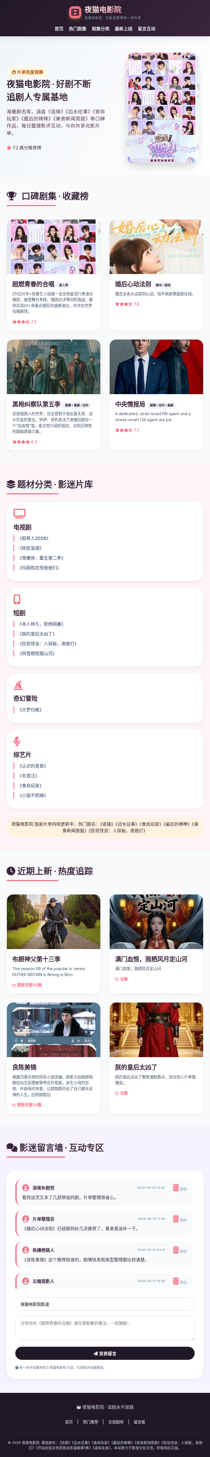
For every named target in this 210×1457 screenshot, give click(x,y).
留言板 (139, 1422)
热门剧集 (77, 28)
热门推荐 (90, 1422)
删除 (183, 1189)
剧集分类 (100, 28)
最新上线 (123, 28)
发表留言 (107, 1353)
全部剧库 (116, 1422)
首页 (59, 28)
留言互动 (146, 28)
